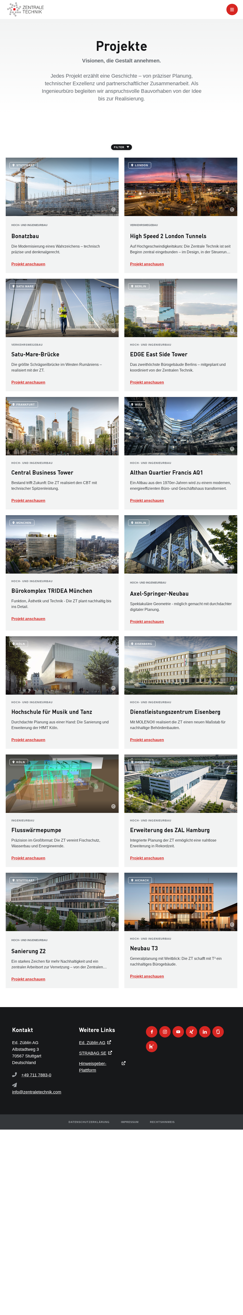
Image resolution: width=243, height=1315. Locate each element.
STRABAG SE (92, 1053)
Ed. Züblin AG (92, 1042)
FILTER (119, 147)
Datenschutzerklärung (89, 1122)
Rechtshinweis (162, 1122)
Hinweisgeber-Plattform (92, 1067)
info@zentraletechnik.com (36, 1092)
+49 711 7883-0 (36, 1075)
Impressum (130, 1122)
